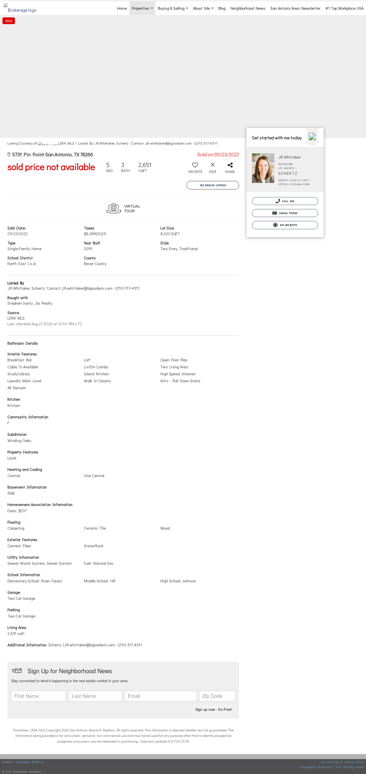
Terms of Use (330, 762)
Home (122, 8)
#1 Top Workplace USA (344, 8)
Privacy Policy (354, 762)
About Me (204, 10)
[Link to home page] (23, 8)
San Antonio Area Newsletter (295, 8)
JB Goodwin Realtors (29, 762)
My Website (288, 225)
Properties (143, 10)
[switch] (195, 169)
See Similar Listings (213, 185)
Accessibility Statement (316, 767)
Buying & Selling (174, 10)
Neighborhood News (248, 8)
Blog (222, 8)
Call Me (288, 201)
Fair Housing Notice (350, 767)
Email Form (288, 213)
